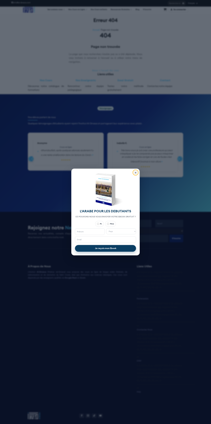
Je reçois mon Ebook (105, 248)
